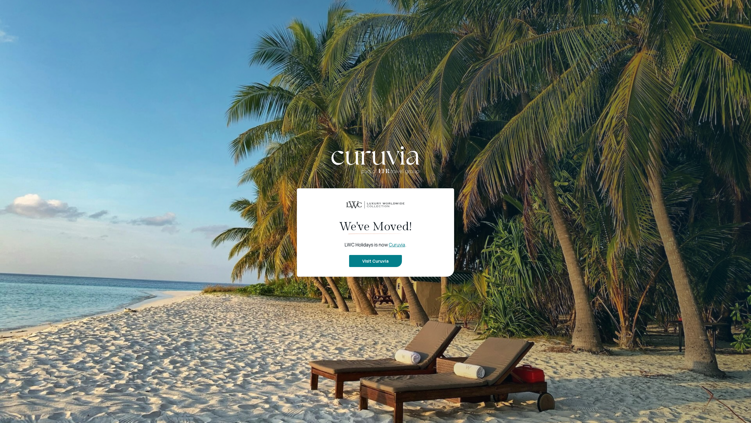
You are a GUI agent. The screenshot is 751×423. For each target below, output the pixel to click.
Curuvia (397, 244)
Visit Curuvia (375, 261)
